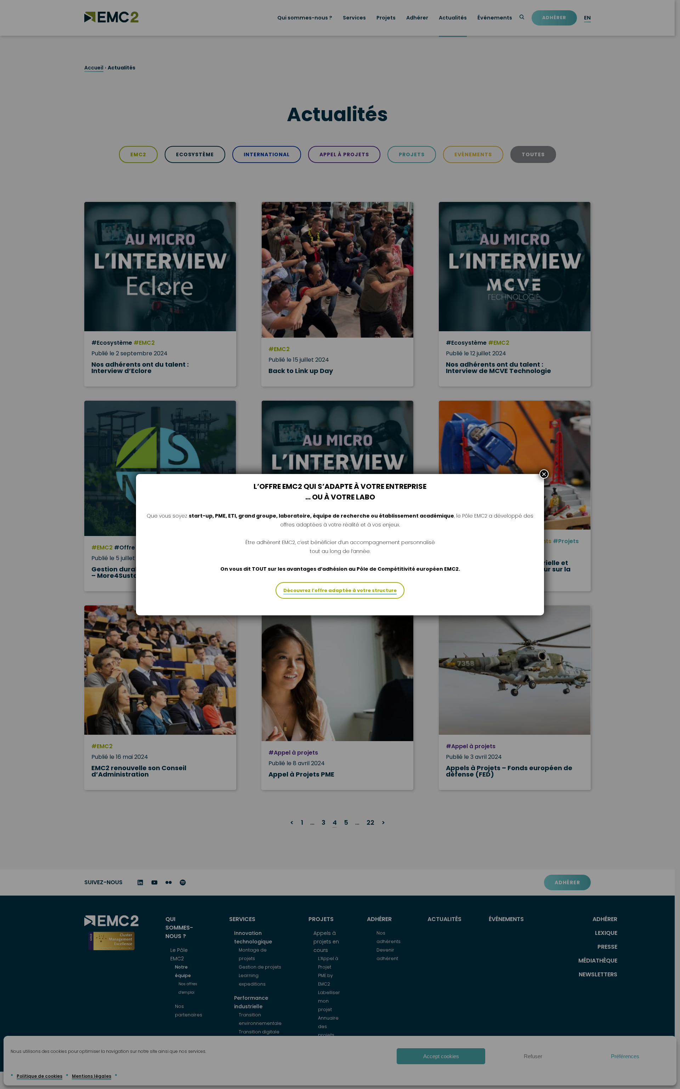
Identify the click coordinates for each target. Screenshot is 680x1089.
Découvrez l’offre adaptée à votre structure (340, 590)
